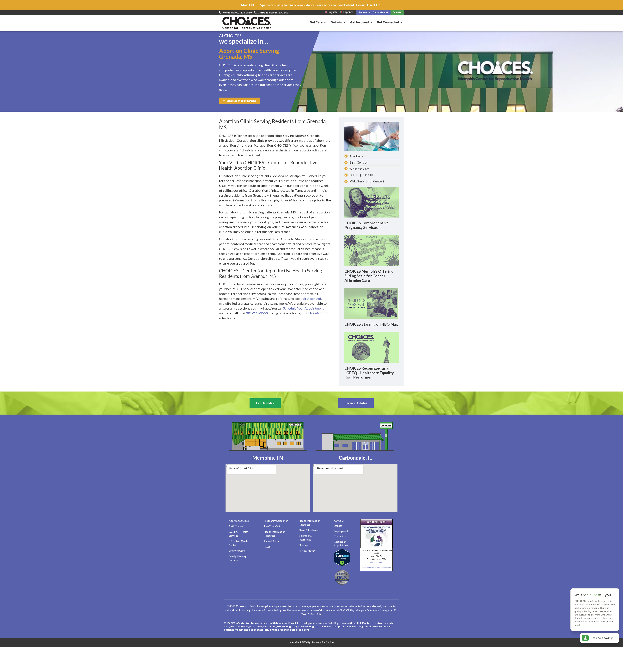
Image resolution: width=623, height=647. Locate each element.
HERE (377, 5)
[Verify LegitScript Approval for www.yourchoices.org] (342, 565)
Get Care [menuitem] (316, 22)
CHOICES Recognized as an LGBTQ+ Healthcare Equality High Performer (369, 372)
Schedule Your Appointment (303, 308)
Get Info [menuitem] (336, 22)
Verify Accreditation (376, 562)
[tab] (311, 626)
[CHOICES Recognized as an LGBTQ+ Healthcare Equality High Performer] (371, 347)
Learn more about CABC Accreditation (376, 567)
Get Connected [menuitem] (388, 22)
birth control (311, 298)
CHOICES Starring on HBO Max (371, 324)
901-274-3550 (257, 313)
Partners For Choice (323, 642)
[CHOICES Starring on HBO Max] (371, 303)
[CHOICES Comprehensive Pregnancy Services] (371, 202)
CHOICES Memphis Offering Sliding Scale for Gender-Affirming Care (368, 275)
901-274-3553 (316, 313)
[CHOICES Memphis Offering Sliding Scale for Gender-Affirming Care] (371, 250)
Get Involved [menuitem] (359, 22)
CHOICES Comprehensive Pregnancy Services (366, 225)
